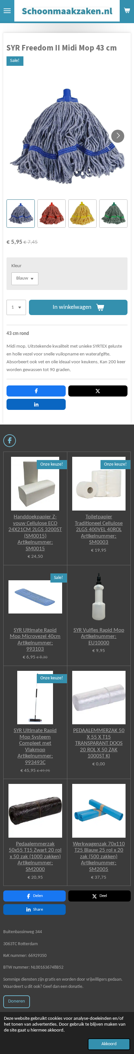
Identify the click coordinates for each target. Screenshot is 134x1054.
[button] (21, 213)
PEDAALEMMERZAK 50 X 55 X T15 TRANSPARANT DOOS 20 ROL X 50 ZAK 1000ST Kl (99, 743)
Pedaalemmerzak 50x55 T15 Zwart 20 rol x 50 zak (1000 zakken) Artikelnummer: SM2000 (35, 856)
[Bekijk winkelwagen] (127, 11)
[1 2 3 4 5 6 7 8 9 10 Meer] (16, 307)
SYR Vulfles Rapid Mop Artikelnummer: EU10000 (99, 637)
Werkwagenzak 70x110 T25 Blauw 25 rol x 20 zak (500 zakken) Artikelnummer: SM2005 (99, 856)
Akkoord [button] (108, 1044)
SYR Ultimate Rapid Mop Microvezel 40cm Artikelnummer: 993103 (35, 640)
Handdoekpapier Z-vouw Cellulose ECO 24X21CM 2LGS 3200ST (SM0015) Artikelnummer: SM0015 (35, 533)
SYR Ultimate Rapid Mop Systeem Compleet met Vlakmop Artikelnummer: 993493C (35, 746)
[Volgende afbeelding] (117, 136)
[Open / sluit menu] (7, 11)
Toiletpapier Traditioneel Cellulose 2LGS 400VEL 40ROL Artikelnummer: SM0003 (99, 529)
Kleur (16, 266)
